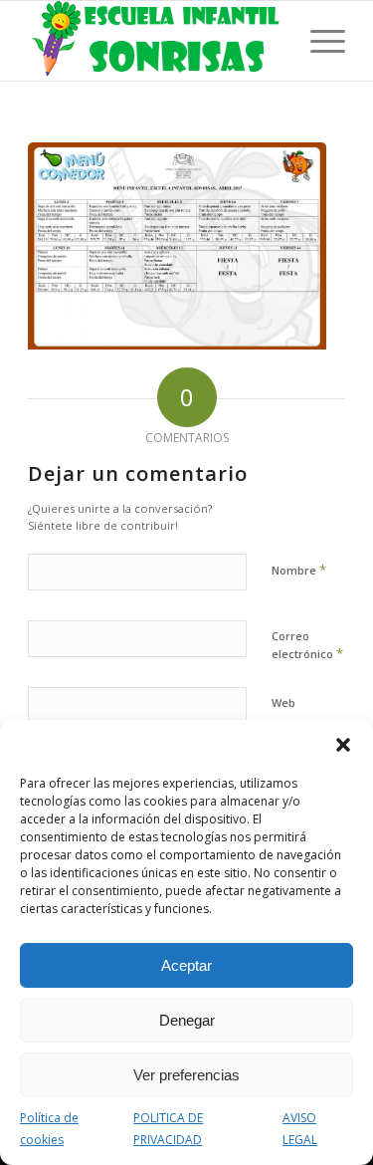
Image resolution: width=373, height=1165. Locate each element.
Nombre (299, 570)
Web (283, 702)
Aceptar (186, 965)
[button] (343, 745)
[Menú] (317, 41)
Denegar (187, 1020)
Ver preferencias (186, 1074)
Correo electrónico (307, 645)
